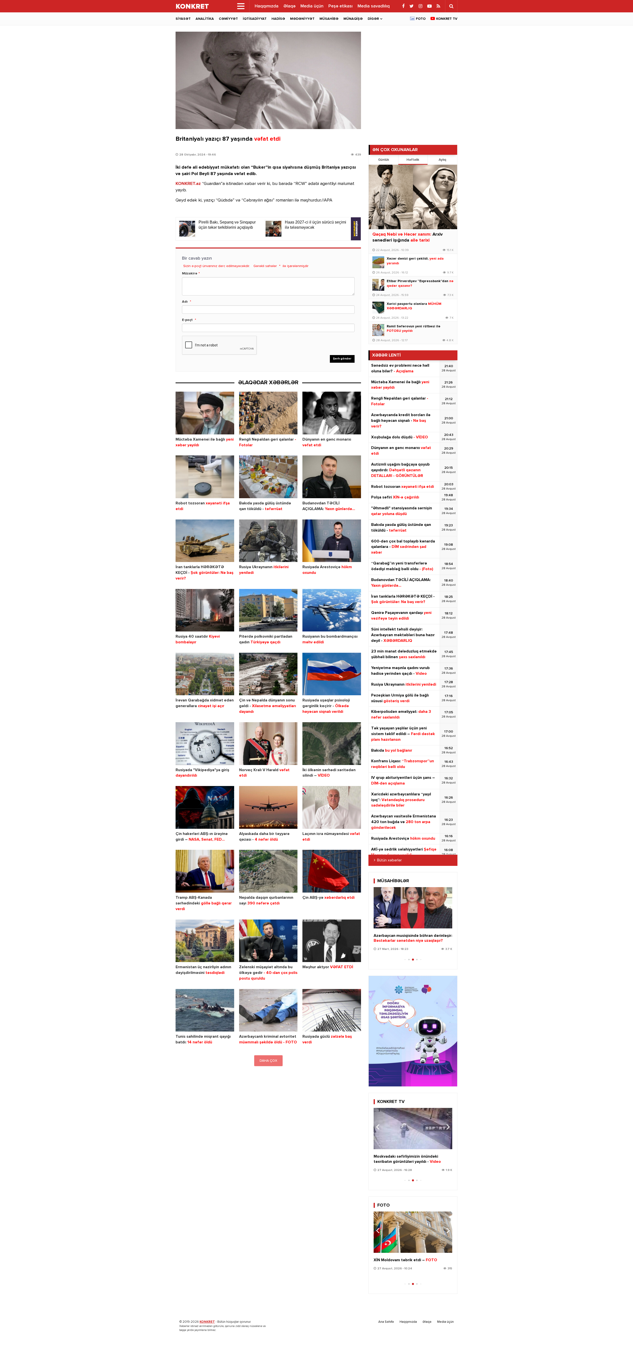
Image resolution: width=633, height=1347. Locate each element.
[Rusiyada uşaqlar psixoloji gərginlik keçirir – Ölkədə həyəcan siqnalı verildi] (331, 674)
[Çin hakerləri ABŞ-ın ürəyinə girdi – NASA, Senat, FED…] (205, 807)
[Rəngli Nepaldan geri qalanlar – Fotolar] (268, 413)
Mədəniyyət (302, 19)
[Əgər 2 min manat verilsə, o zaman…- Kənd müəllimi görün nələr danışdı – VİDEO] (413, 907)
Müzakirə (189, 273)
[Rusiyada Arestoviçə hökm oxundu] (331, 540)
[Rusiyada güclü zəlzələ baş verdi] (331, 1010)
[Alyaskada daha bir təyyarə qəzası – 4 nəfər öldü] (268, 807)
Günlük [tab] (383, 159)
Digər (373, 19)
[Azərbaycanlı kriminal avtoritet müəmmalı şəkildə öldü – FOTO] (268, 1010)
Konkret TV (446, 19)
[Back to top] (619, 1333)
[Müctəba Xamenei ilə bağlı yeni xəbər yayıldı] (205, 413)
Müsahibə (329, 19)
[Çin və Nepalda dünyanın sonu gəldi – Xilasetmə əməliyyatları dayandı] (268, 674)
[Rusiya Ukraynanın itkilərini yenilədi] (268, 540)
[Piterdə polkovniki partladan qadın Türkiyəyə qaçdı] (268, 610)
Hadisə (278, 19)
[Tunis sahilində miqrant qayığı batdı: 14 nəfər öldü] (205, 1010)
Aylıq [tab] (442, 159)
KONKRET (207, 1322)
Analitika (205, 19)
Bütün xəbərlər (389, 860)
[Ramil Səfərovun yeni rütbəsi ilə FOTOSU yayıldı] (378, 330)
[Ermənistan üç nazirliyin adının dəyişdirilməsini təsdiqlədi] (205, 941)
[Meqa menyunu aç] (240, 6)
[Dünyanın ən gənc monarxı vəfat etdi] (331, 413)
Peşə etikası (340, 6)
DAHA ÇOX (268, 1060)
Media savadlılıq (374, 6)
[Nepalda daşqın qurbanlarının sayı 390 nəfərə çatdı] (268, 871)
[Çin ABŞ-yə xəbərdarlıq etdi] (331, 871)
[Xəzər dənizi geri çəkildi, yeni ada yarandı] (378, 262)
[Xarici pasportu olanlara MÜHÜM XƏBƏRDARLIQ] (378, 308)
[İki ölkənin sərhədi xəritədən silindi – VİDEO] (331, 743)
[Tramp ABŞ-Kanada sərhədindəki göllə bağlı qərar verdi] (205, 871)
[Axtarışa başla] (451, 6)
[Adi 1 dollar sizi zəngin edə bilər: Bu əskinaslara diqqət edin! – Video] (413, 1128)
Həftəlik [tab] (413, 159)
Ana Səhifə (386, 1322)
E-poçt (187, 320)
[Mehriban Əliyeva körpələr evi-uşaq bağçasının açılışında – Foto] (413, 1232)
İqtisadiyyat (255, 19)
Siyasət (183, 19)
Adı (185, 301)
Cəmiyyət (228, 19)
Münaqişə (353, 19)
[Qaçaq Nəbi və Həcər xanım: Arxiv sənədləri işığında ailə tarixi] (413, 197)
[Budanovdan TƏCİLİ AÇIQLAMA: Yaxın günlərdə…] (331, 476)
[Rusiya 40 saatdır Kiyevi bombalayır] (205, 610)
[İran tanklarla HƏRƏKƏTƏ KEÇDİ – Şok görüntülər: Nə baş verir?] (205, 540)
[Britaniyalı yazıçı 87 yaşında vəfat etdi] (268, 80)
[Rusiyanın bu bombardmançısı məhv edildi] (331, 610)
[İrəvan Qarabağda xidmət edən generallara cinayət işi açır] (205, 674)
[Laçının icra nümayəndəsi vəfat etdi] (331, 807)
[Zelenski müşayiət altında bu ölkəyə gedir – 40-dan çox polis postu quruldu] (268, 941)
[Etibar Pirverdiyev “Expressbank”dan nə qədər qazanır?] (378, 285)
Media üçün (311, 6)
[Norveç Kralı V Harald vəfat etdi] (268, 743)
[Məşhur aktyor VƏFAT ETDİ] (331, 941)
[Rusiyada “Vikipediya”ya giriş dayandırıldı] (205, 743)
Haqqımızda (266, 6)
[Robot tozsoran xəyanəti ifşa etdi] (205, 476)
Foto (421, 19)
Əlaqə (289, 6)
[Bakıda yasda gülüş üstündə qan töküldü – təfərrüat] (268, 476)
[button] (446, 905)
